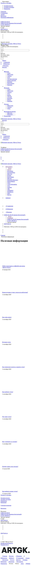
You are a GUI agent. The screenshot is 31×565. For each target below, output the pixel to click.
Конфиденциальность (7, 543)
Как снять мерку (6, 317)
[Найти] (2, 58)
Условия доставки (9, 7)
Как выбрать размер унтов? (10, 491)
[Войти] (1, 155)
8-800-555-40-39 (5, 21)
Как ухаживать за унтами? (9, 441)
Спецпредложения (6, 505)
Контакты (3, 508)
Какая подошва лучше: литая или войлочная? (15, 292)
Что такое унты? (6, 416)
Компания (3, 502)
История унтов (6, 342)
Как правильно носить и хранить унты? (13, 367)
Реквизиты (7, 8)
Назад (9, 168)
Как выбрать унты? (7, 392)
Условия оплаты (8, 5)
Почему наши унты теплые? (10, 466)
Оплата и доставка (6, 495)
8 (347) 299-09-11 (5, 24)
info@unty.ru (4, 29)
